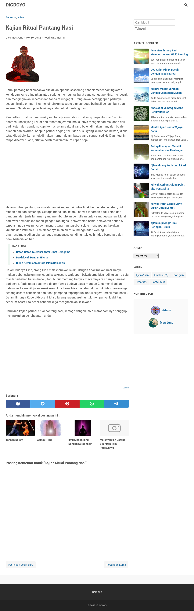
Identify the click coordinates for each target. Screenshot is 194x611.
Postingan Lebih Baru (20, 564)
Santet (158, 281)
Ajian (142, 275)
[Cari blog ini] (186, 5)
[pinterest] (67, 404)
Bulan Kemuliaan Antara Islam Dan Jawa (40, 263)
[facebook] (18, 404)
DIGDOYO (15, 5)
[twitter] (42, 404)
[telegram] (116, 404)
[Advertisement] (67, 171)
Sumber (126, 388)
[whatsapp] (92, 404)
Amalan (161, 275)
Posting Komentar (54, 37)
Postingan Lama (116, 564)
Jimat (141, 281)
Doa (179, 275)
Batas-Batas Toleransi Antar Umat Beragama (43, 252)
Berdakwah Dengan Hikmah (32, 257)
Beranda (97, 592)
